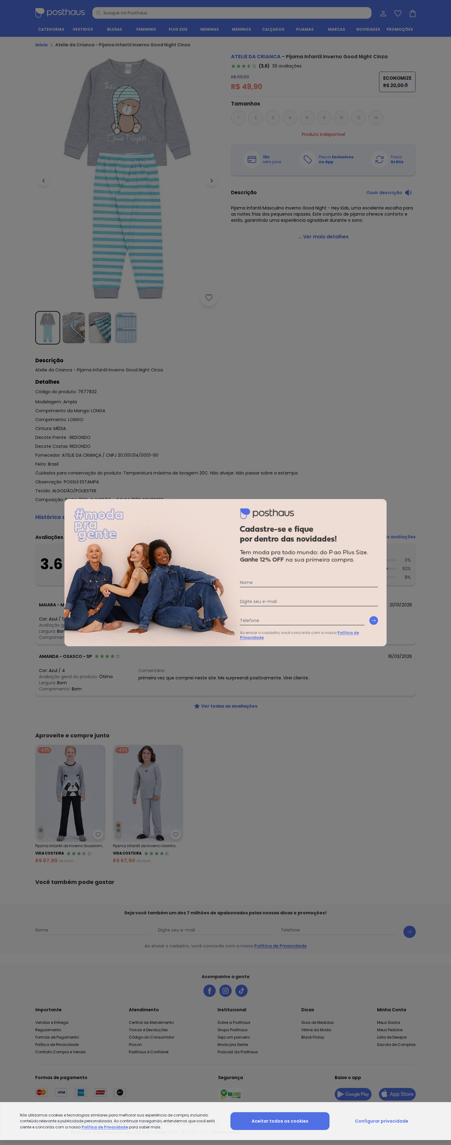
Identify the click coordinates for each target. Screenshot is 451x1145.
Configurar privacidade (381, 1121)
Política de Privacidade (105, 1127)
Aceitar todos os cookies (280, 1121)
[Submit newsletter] (373, 620)
